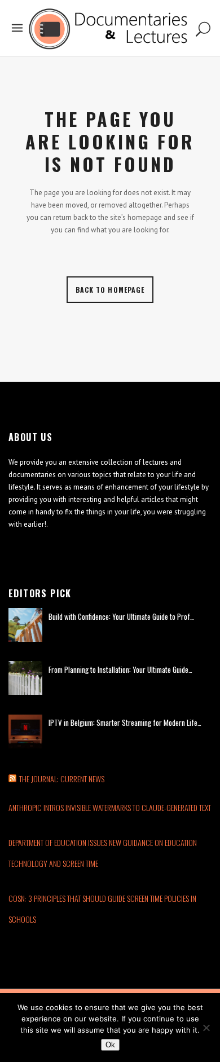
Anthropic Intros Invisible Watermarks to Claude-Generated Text (109, 807)
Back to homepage (110, 289)
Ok (110, 1045)
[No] (206, 1027)
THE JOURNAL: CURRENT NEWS (61, 779)
